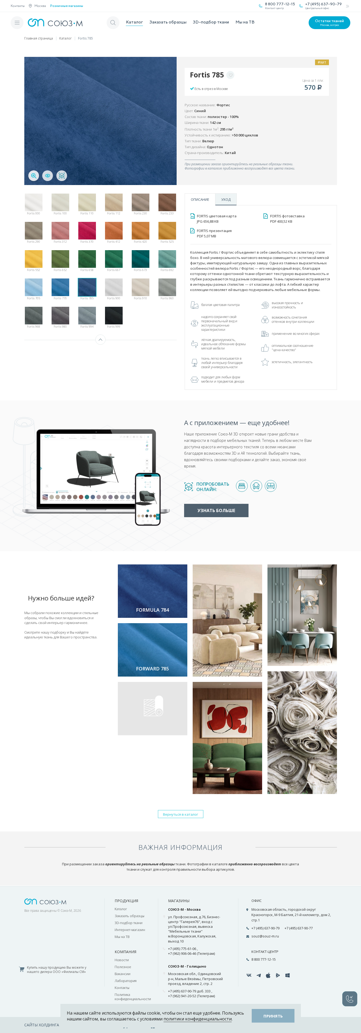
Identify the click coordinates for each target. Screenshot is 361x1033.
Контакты (18, 6)
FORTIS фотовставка (287, 219)
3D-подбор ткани (211, 22)
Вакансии (122, 973)
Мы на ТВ (245, 22)
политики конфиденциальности (198, 1019)
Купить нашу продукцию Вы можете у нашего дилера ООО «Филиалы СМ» (56, 969)
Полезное (123, 966)
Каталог (134, 22)
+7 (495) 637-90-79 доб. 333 (189, 991)
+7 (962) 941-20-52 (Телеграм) (191, 995)
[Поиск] (113, 22)
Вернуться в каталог (180, 814)
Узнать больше (216, 510)
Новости (122, 959)
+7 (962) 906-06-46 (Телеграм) (191, 953)
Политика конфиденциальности (133, 996)
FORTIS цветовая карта (216, 219)
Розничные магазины (66, 6)
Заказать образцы (168, 22)
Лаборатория (126, 980)
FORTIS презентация (214, 233)
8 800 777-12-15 (263, 959)
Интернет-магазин (130, 929)
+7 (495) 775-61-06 (182, 948)
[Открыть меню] (17, 22)
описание (200, 199)
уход (226, 199)
